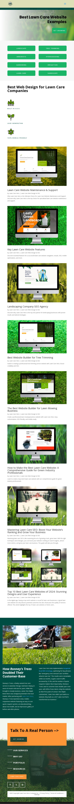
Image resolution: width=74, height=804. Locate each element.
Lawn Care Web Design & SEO (30, 193)
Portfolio (19, 763)
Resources (19, 769)
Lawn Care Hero (14, 193)
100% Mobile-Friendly (17, 138)
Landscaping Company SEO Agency (27, 306)
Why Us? (17, 757)
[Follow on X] (16, 784)
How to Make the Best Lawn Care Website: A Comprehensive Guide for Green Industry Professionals (33, 470)
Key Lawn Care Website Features (26, 249)
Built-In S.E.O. (13, 108)
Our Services (20, 751)
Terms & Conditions (57, 793)
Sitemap (37, 794)
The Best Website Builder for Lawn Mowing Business (32, 409)
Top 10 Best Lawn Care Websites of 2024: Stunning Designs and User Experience (37, 593)
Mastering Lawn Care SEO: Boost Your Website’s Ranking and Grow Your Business (35, 531)
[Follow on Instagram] (22, 784)
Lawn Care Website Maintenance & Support (32, 190)
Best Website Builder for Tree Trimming (30, 357)
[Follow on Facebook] (10, 784)
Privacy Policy (44, 793)
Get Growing (59, 30)
